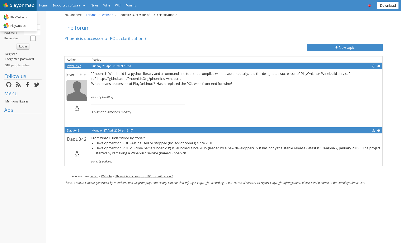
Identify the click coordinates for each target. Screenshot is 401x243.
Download (388, 5)
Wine (106, 5)
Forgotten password (19, 59)
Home (43, 5)
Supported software (67, 5)
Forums (131, 5)
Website (107, 15)
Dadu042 (73, 130)
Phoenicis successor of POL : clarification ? (144, 176)
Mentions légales (17, 101)
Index (94, 176)
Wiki (118, 5)
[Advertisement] (23, 178)
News (94, 5)
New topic (346, 47)
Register (11, 54)
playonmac (21, 5)
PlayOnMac (18, 26)
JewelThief (74, 66)
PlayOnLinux (18, 17)
